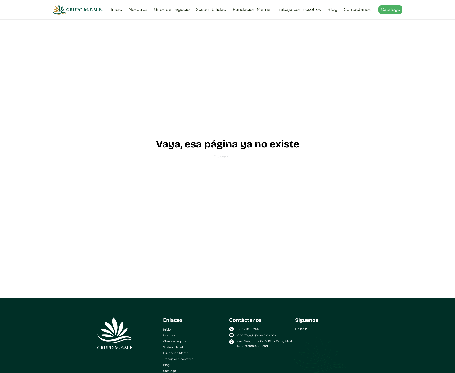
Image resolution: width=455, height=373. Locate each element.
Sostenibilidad (211, 9)
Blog (332, 9)
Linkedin (301, 329)
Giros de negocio (172, 9)
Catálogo (390, 9)
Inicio (116, 9)
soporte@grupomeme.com (256, 335)
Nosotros (137, 9)
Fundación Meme (251, 9)
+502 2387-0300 (247, 329)
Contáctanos (357, 9)
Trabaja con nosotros (299, 9)
